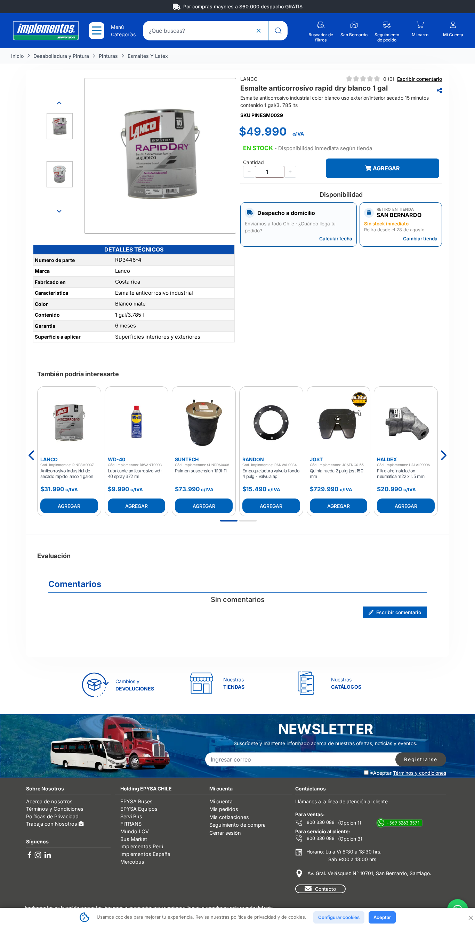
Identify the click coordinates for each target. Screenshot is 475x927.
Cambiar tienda (420, 238)
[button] (307, 148)
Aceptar (382, 917)
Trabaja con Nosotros (52, 824)
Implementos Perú (141, 846)
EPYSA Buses (136, 801)
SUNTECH (187, 459)
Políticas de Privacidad (52, 816)
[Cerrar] (470, 917)
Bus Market (133, 839)
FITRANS (131, 824)
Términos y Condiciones (54, 809)
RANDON (253, 459)
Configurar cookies (339, 917)
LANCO (49, 459)
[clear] (258, 30)
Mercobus (132, 862)
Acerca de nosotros (49, 801)
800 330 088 (320, 822)
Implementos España (145, 854)
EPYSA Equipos (139, 809)
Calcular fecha (335, 238)
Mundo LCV (134, 831)
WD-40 (116, 459)
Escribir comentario (419, 79)
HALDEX (387, 459)
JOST (316, 459)
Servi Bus (131, 816)
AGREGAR (385, 168)
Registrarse (420, 759)
